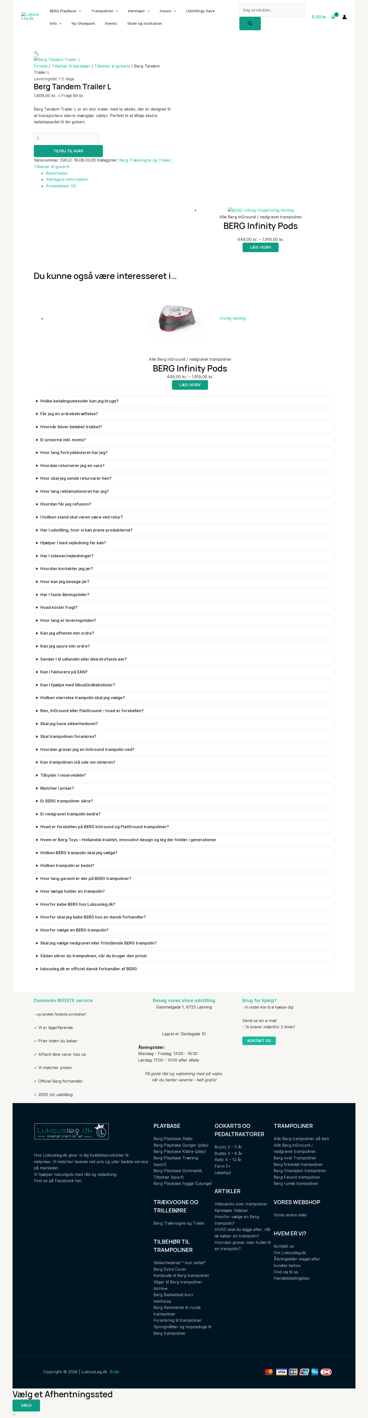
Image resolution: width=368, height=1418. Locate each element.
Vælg (26, 1405)
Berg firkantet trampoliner (298, 1164)
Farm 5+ (223, 1166)
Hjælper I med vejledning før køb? (73, 542)
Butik (114, 1371)
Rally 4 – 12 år (228, 1159)
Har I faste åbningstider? (64, 594)
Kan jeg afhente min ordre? (67, 633)
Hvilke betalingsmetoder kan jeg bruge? (79, 400)
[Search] (250, 23)
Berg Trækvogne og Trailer (144, 160)
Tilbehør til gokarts (112, 66)
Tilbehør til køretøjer (71, 66)
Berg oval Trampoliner (295, 1157)
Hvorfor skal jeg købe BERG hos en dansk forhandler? (93, 916)
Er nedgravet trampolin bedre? (70, 813)
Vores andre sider (290, 1214)
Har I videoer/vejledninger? (67, 555)
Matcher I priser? (57, 788)
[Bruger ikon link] (344, 17)
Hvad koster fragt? (59, 607)
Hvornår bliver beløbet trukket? (71, 426)
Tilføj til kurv (68, 151)
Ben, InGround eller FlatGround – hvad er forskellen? (92, 710)
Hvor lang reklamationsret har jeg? (74, 491)
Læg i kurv (260, 247)
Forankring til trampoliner (177, 1320)
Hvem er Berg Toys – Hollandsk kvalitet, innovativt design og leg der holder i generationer (128, 839)
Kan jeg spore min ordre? (65, 646)
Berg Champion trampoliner (300, 1170)
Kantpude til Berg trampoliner (181, 1275)
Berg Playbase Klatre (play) (179, 1151)
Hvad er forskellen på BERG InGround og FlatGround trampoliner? (104, 826)
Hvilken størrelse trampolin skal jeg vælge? (82, 697)
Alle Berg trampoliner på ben (301, 1138)
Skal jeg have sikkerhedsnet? (69, 723)
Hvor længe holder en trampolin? (72, 891)
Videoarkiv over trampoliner (241, 1203)
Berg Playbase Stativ (173, 1138)
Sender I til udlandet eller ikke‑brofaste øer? (83, 659)
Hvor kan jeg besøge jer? (64, 581)
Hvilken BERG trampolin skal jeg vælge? (78, 852)
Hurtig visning (281, 210)
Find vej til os (286, 1271)
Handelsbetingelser (292, 1278)
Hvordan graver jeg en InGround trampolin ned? (87, 749)
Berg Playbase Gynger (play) (181, 1145)
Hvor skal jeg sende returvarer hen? (76, 478)
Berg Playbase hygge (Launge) (182, 1183)
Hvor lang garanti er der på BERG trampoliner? (85, 878)
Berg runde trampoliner (296, 1183)
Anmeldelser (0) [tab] (61, 185)
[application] (78, 10)
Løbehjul (223, 1172)
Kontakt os (259, 1041)
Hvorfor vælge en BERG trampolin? (74, 929)
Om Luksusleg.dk (290, 1252)
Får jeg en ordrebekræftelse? (69, 413)
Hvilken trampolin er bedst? (67, 865)
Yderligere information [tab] (67, 179)
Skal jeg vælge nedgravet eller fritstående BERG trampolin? (98, 943)
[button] (36, 53)
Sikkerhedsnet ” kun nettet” (179, 1262)
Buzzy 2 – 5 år (228, 1146)
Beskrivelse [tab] (56, 173)
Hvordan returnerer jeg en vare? (72, 465)
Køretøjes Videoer (231, 1210)
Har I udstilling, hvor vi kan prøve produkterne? (86, 530)
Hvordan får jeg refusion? (65, 504)
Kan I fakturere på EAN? (64, 671)
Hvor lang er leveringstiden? (68, 620)
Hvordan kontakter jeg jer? (66, 568)
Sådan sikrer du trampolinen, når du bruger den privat (93, 955)
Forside (41, 66)
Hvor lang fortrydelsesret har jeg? (74, 452)
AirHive (160, 1288)
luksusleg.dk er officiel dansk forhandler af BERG (88, 968)
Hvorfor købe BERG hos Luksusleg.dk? (77, 904)
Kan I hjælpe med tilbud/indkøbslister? (77, 684)
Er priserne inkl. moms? (63, 439)
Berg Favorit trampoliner (297, 1177)
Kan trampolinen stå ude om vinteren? (77, 762)
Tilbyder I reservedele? (63, 775)
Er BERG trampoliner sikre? (66, 800)
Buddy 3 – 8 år (228, 1153)
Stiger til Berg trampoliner (177, 1281)
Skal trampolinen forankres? (68, 736)
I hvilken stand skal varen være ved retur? (81, 517)
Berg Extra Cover (170, 1269)
